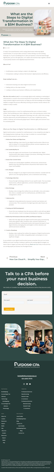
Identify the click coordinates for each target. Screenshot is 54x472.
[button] (49, 3)
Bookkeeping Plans (21, 418)
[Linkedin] (27, 384)
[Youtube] (30, 384)
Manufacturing (25, 394)
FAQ (2, 428)
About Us (3, 416)
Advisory (3, 396)
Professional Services (27, 391)
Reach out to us (34, 244)
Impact (3, 423)
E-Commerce (25, 399)
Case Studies (20, 416)
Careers (3, 418)
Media (2, 426)
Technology (4, 399)
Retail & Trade (25, 396)
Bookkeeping (4, 391)
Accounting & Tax (5, 394)
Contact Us (19, 423)
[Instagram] (24, 384)
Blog (18, 421)
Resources (3, 421)
